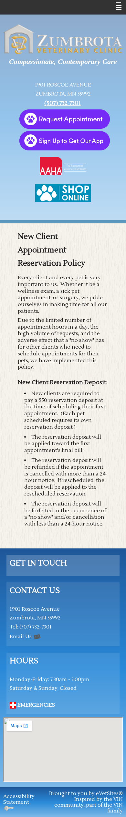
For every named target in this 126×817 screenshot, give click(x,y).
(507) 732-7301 (62, 103)
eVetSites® (109, 793)
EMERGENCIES (35, 705)
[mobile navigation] (115, 7)
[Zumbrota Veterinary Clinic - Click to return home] (63, 39)
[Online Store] (63, 192)
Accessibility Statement (19, 799)
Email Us (21, 636)
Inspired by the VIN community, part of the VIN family (88, 805)
